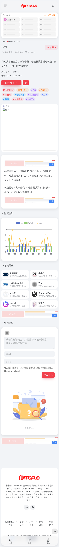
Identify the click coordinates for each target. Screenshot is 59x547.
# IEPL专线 (23, 90)
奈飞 (22, 187)
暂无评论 (8, 322)
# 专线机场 (19, 94)
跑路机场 (11, 41)
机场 (13, 171)
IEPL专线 (30, 171)
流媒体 (47, 187)
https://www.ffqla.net (12, 371)
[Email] (26, 507)
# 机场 (6, 99)
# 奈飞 (44, 94)
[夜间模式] (55, 531)
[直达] (27, 274)
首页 (5, 41)
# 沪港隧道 (17, 99)
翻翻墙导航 (26, 535)
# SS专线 (43, 90)
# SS (33, 90)
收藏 (53, 47)
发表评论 (48, 375)
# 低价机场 (33, 94)
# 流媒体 (30, 99)
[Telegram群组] (32, 507)
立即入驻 (51, 15)
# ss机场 (7, 94)
